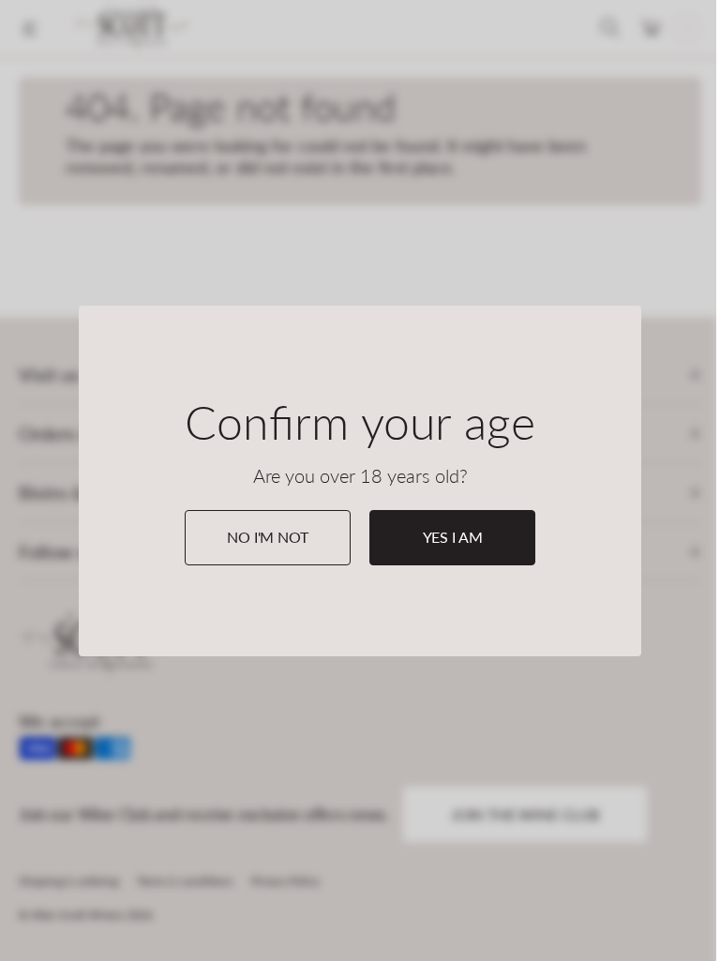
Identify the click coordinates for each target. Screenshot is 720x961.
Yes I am (453, 537)
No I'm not (267, 537)
